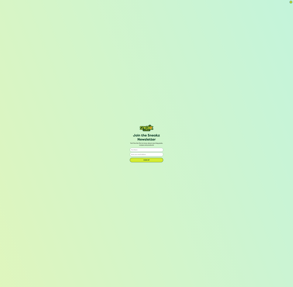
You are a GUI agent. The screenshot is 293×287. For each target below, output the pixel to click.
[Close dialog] (291, 2)
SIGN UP (147, 160)
